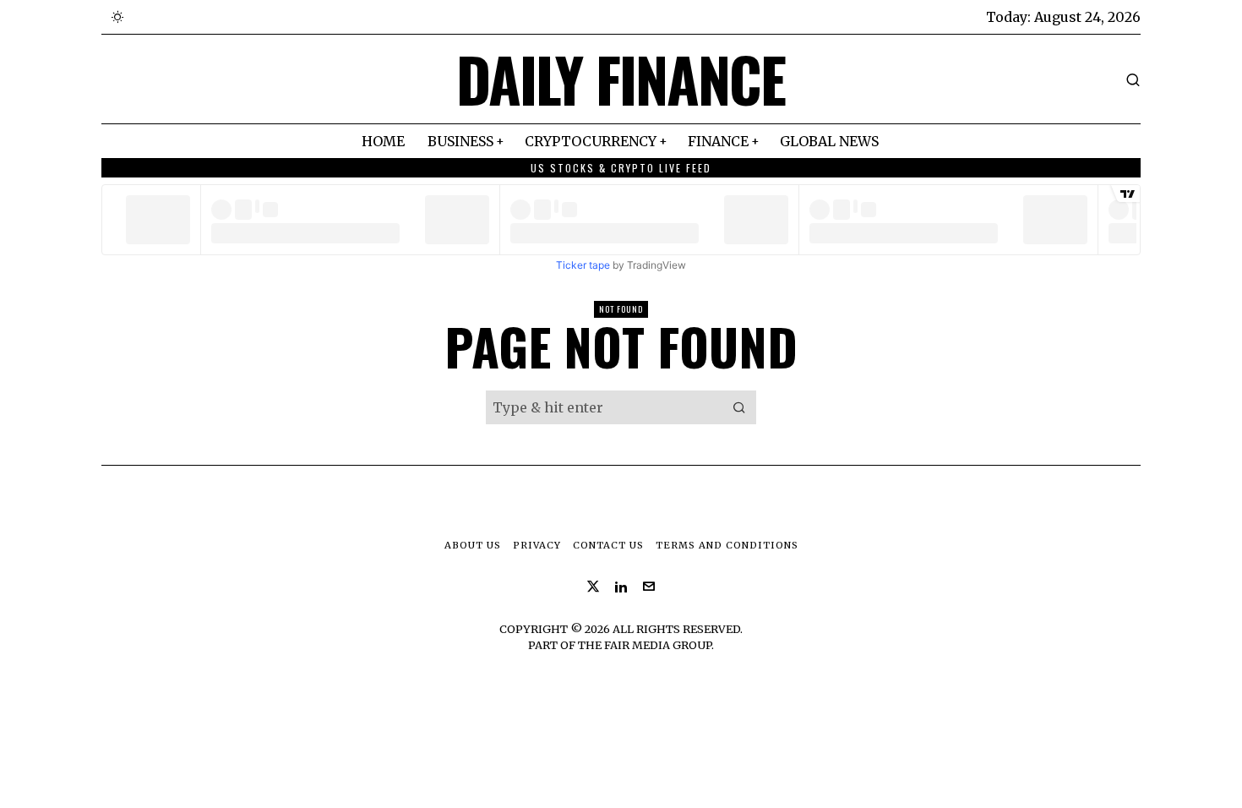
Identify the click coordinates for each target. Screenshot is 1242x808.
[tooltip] (593, 586)
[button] (739, 407)
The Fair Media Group (644, 645)
